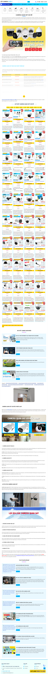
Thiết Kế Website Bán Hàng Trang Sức (24, 348)
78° (14, 107)
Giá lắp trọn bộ (34, 83)
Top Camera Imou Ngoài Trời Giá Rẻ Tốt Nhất (26, 647)
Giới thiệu (37, 666)
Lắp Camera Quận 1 (6, 663)
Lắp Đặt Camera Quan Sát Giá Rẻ (24, 104)
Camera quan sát (17, 4)
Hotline (37, 671)
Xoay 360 (28, 107)
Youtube (26, 668)
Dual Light (11, 107)
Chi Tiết (41, 77)
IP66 (38, 107)
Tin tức (37, 668)
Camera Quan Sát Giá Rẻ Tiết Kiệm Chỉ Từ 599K (9, 99)
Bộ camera (30, 4)
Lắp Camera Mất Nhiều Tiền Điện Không (24, 613)
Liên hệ (37, 4)
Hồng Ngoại (17, 107)
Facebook (26, 666)
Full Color (21, 107)
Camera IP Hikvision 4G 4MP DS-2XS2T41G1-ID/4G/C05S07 (27, 383)
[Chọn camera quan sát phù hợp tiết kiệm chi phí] (45, 10)
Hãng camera (24, 4)
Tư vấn (34, 4)
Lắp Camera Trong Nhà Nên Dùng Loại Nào (25, 636)
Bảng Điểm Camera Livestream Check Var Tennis (26, 360)
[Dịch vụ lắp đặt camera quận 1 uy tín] (12, 4)
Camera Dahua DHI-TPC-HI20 (29, 384)
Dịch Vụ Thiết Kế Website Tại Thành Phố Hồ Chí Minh (27, 335)
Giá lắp (42, 80)
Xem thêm (18, 341)
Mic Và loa (8, 107)
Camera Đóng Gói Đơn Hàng (22, 371)
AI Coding (35, 107)
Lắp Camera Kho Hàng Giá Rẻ (22, 626)
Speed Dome (31, 107)
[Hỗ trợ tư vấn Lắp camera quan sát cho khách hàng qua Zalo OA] (44, 665)
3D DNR (40, 107)
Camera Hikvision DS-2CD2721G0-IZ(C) (11, 383)
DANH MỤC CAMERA (6, 4)
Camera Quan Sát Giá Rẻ (24, 15)
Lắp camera (6, 1)
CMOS (25, 107)
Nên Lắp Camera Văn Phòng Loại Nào (24, 602)
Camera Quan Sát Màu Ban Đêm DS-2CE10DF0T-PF (15, 384)
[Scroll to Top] (44, 668)
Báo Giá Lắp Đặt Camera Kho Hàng (23, 577)
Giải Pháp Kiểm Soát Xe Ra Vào (22, 565)
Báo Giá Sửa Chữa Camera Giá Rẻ (23, 591)
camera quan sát (9, 409)
